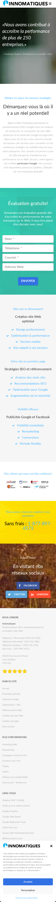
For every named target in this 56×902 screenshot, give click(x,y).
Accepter (28, 882)
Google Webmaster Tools (14, 822)
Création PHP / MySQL (13, 800)
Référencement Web (12, 710)
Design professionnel (30, 329)
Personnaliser (28, 890)
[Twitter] (16, 594)
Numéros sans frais (11, 761)
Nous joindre (8, 727)
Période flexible (30, 443)
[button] (51, 846)
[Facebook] (28, 585)
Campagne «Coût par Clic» (14, 755)
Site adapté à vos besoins (30, 347)
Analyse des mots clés (30, 377)
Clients (5, 772)
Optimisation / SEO (11, 705)
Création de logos (10, 721)
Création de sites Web (12, 716)
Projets (5, 766)
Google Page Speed (11, 817)
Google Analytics (10, 811)
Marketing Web (9, 744)
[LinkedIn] (40, 594)
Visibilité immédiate (30, 425)
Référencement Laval (12, 838)
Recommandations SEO (30, 383)
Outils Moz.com (9, 828)
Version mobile (30, 341)
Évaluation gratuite (11, 694)
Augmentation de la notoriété (30, 395)
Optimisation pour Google (30, 389)
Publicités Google (10, 699)
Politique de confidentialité (26, 898)
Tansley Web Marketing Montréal (18, 833)
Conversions (30, 437)
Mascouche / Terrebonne (14, 783)
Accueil (5, 688)
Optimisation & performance (30, 335)
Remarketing (30, 431)
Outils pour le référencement (16, 806)
